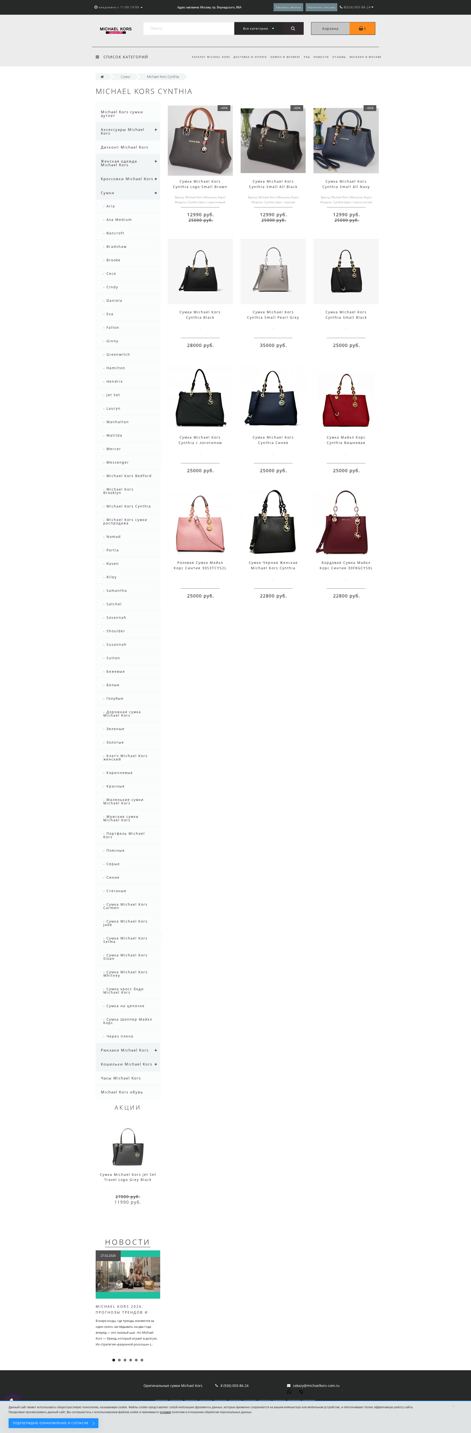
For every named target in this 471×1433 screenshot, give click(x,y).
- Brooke (112, 260)
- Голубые (113, 698)
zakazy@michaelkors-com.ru (316, 1385)
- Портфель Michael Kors (124, 835)
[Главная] (102, 76)
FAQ (307, 57)
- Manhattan (116, 421)
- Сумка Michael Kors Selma (125, 940)
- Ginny (110, 341)
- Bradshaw (115, 246)
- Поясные (114, 850)
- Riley (110, 577)
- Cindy (110, 287)
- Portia (111, 550)
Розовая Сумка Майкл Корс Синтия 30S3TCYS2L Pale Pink (200, 568)
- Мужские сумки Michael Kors (121, 818)
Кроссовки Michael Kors (127, 178)
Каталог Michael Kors (211, 57)
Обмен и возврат (285, 57)
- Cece (109, 273)
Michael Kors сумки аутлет (122, 113)
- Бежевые (114, 671)
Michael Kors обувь (122, 1092)
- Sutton (111, 658)
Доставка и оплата (250, 57)
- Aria (109, 206)
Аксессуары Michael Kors (122, 131)
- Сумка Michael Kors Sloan (125, 957)
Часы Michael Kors (121, 1078)
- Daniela (112, 300)
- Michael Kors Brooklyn (118, 491)
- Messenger (116, 462)
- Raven (111, 563)
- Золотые (113, 742)
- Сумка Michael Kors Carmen (125, 906)
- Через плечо (118, 1036)
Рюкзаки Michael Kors (125, 1050)
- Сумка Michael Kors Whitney (125, 974)
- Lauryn (112, 408)
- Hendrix (113, 381)
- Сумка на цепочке (124, 1005)
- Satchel (112, 604)
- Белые (111, 685)
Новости (321, 57)
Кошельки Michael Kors (126, 1064)
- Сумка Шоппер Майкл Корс (127, 1021)
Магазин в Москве (366, 57)
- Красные (114, 786)
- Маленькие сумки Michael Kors (123, 801)
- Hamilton (114, 368)
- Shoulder (114, 631)
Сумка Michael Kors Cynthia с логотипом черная (200, 442)
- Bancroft (113, 233)
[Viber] (301, 1392)
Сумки (108, 192)
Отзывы (339, 57)
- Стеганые (115, 890)
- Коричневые (118, 772)
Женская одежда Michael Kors (119, 163)
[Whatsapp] (289, 1391)
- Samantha (115, 590)
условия (165, 1412)
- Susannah (115, 644)
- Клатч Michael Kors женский (125, 757)
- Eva (108, 314)
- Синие (111, 877)
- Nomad (112, 536)
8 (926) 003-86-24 (235, 1385)
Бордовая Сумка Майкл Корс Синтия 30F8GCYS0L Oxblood (346, 568)
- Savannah (115, 617)
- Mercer (112, 448)
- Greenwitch (116, 354)
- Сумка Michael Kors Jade (125, 923)
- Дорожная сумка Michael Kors (122, 714)
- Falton (111, 327)
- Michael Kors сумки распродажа (125, 521)
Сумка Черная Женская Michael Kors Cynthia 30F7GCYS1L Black (273, 568)
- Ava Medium (117, 219)
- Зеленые (114, 728)
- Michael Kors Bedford (127, 475)
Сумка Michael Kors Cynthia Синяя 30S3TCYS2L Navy (273, 442)
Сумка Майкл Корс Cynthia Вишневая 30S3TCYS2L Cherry (346, 442)
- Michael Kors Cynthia (127, 506)
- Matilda (112, 435)
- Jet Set (111, 395)
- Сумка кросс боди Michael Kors (123, 991)
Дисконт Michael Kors (124, 147)
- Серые (111, 864)
